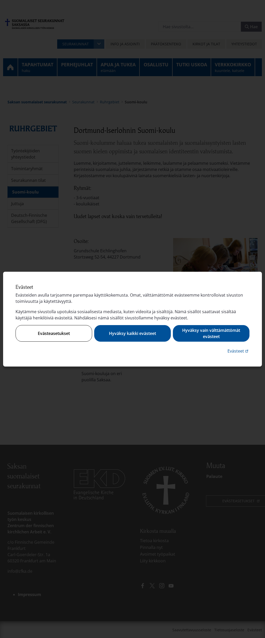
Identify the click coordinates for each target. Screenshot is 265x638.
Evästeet (238, 351)
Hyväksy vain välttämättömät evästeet (211, 333)
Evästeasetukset (54, 333)
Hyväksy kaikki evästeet (132, 333)
